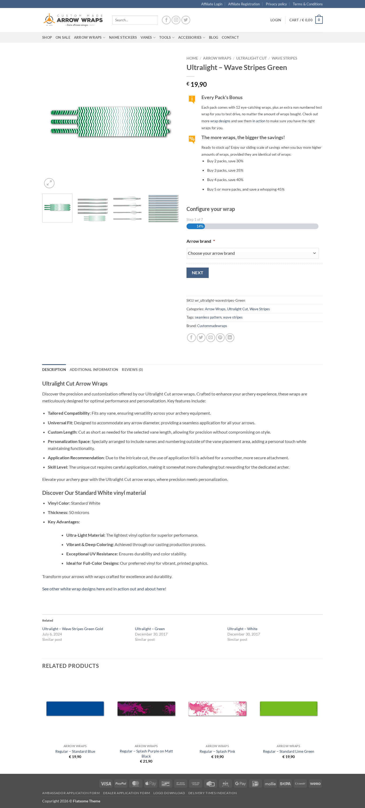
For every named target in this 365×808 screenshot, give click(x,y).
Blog (213, 37)
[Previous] (51, 121)
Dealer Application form (126, 793)
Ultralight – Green (150, 628)
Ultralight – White (242, 628)
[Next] (169, 121)
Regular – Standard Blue (75, 751)
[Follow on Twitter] (185, 20)
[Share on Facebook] (191, 337)
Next (198, 272)
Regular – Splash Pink (217, 751)
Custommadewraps (212, 326)
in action (259, 121)
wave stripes (233, 317)
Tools (165, 37)
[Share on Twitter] (201, 337)
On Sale (63, 37)
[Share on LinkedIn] (230, 337)
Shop (47, 37)
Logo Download (169, 793)
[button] (275, 20)
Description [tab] (54, 369)
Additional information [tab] (94, 369)
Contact (230, 37)
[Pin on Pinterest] (220, 337)
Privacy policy (276, 4)
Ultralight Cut (251, 58)
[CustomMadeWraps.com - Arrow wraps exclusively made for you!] (73, 20)
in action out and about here (139, 588)
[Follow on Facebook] (166, 20)
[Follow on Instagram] (176, 20)
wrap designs (220, 121)
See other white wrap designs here (73, 588)
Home (192, 58)
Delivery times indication (212, 793)
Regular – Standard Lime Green (288, 751)
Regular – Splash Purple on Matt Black (146, 753)
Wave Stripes (284, 58)
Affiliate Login (211, 4)
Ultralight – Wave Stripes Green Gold (72, 628)
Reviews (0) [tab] (132, 369)
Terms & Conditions (308, 4)
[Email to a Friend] (210, 337)
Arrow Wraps (217, 58)
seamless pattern (208, 317)
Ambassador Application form (71, 793)
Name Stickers (123, 37)
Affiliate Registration (244, 4)
